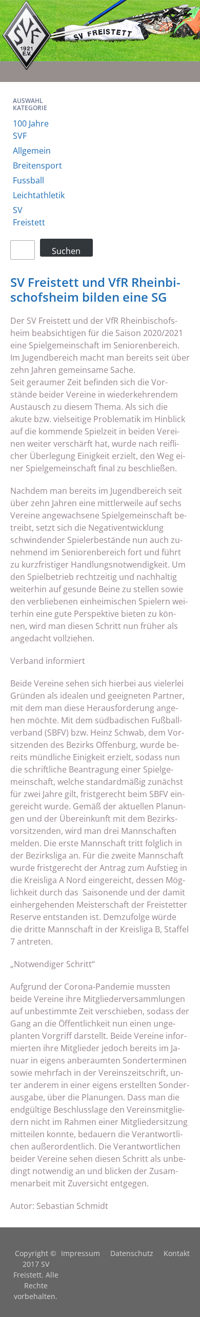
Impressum (80, 1253)
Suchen (66, 250)
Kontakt (177, 1253)
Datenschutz (131, 1253)
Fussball (28, 180)
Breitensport (37, 165)
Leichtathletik (39, 195)
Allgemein (32, 150)
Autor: (23, 1205)
